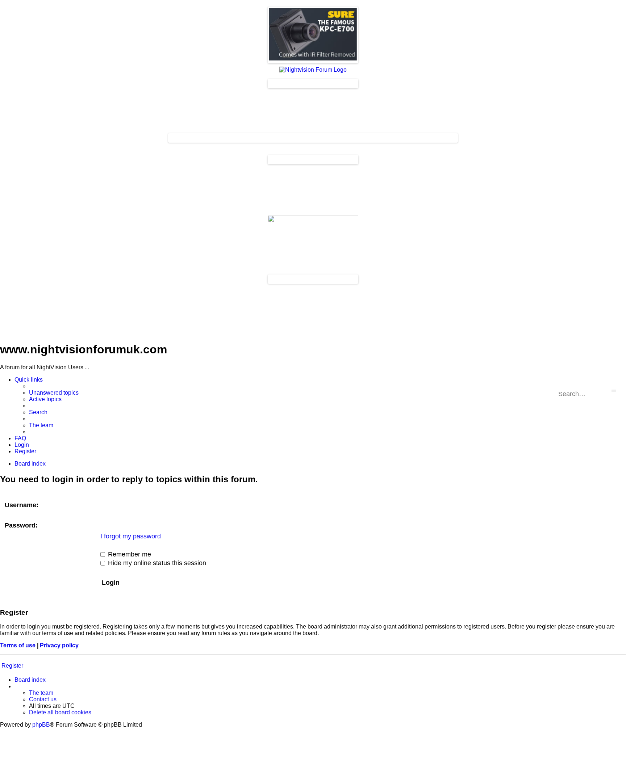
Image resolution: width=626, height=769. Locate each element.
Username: (21, 505)
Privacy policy (59, 645)
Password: (21, 525)
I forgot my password (130, 536)
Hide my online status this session (156, 563)
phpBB (41, 725)
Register (12, 666)
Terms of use (18, 645)
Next (364, 33)
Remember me (128, 554)
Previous (261, 33)
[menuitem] (54, 393)
